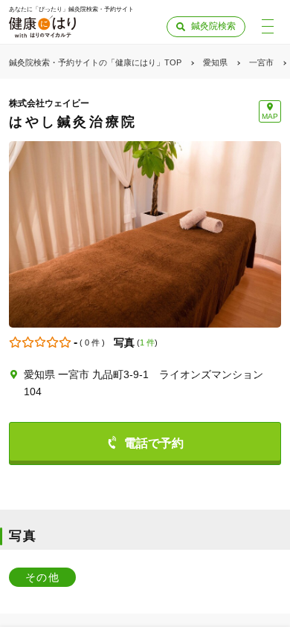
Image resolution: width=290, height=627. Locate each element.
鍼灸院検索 (213, 26)
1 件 (147, 342)
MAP (270, 116)
